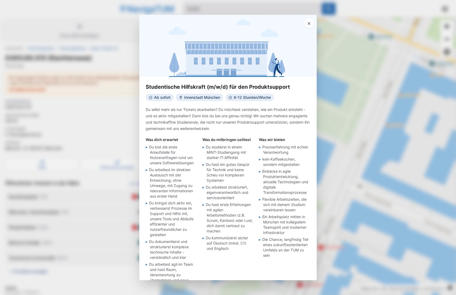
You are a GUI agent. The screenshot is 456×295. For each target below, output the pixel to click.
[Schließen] (309, 23)
